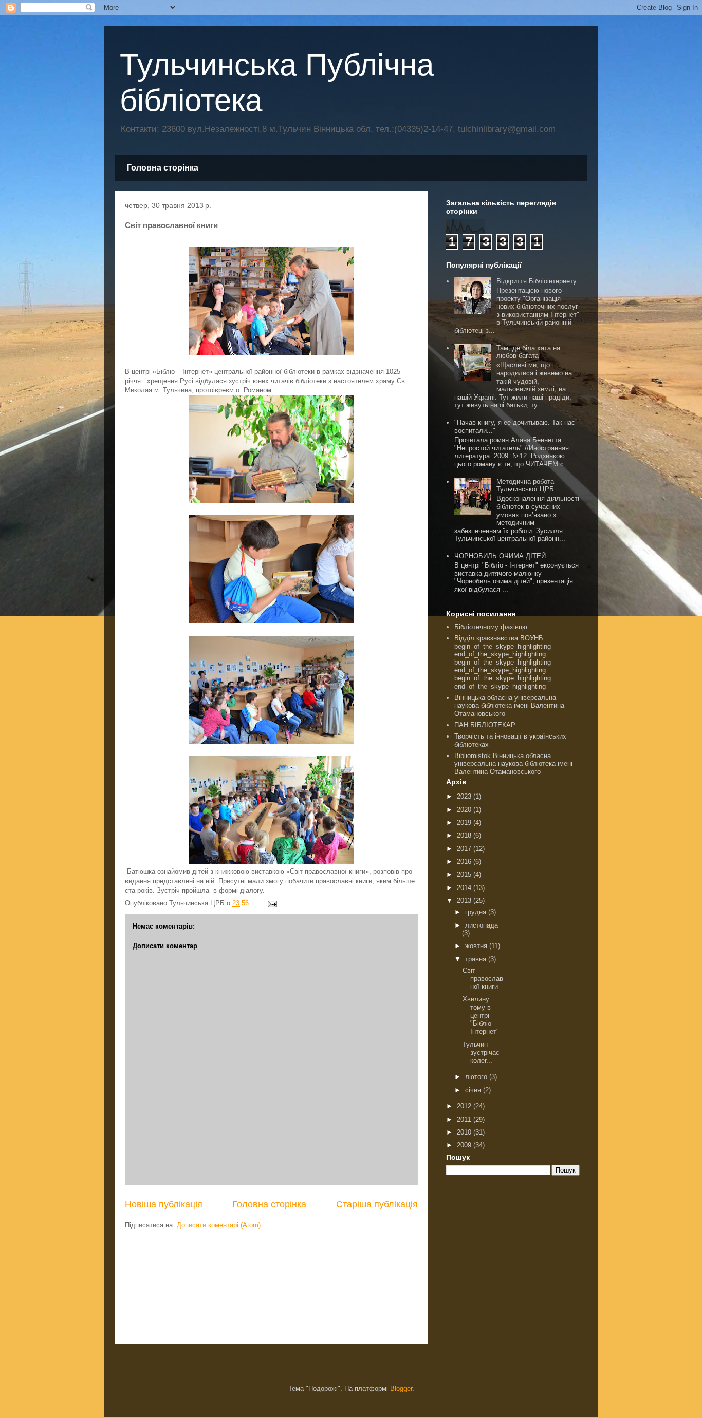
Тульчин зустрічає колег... (481, 1052)
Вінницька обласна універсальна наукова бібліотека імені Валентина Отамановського (509, 705)
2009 (465, 1145)
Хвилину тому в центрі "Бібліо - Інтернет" (481, 1015)
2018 (465, 835)
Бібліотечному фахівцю (490, 627)
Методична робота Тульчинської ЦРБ (525, 486)
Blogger (401, 1388)
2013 (465, 900)
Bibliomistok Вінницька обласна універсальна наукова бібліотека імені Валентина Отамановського (513, 764)
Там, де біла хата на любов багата (528, 352)
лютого (477, 1077)
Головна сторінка (162, 167)
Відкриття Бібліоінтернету (536, 281)
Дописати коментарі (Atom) (219, 1225)
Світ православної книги (483, 978)
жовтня (477, 946)
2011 (465, 1119)
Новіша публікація (163, 1204)
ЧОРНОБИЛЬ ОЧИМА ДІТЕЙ (500, 556)
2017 (465, 849)
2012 (465, 1106)
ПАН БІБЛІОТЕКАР (484, 725)
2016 (465, 861)
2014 (465, 888)
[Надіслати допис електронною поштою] (271, 903)
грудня (476, 912)
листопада (481, 925)
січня (474, 1090)
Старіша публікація (377, 1204)
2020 (465, 810)
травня (476, 959)
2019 (465, 822)
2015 (465, 874)
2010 (465, 1132)
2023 (465, 796)
